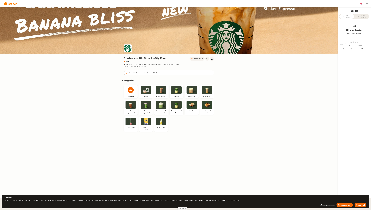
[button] (9, 3)
